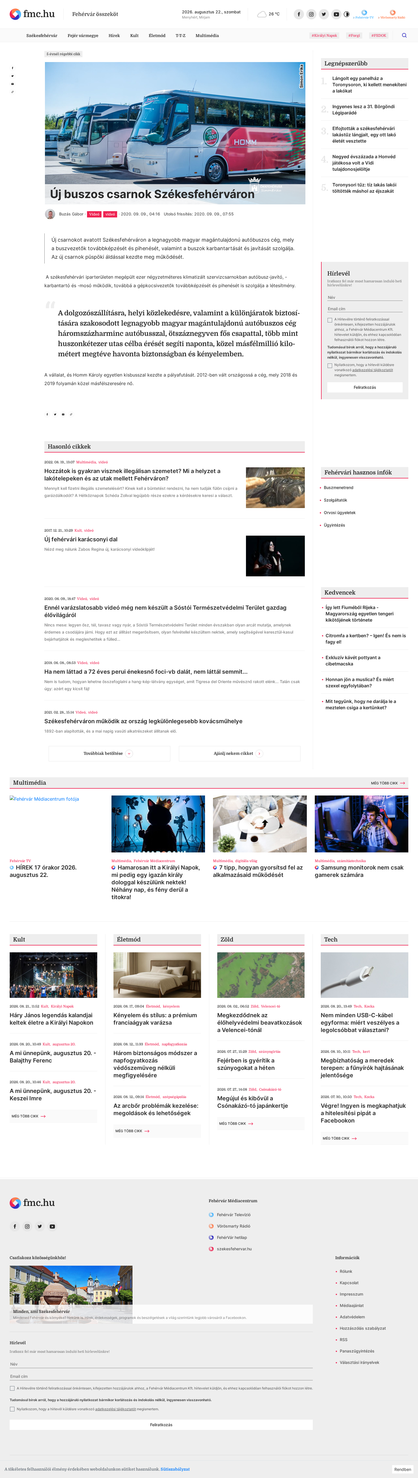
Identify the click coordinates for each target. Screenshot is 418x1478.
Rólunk (346, 1271)
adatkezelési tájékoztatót (372, 370)
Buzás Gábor (71, 213)
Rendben (402, 1469)
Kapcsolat (349, 1282)
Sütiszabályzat (175, 1469)
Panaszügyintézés (357, 1351)
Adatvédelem (352, 1316)
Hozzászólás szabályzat (363, 1328)
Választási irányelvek (359, 1362)
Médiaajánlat (352, 1305)
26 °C (274, 13)
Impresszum (351, 1294)
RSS (343, 1339)
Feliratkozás (365, 387)
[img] (32, 14)
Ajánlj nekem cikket (233, 753)
